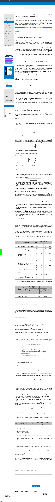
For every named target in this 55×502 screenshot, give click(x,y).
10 (5, 112)
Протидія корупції (7, 40)
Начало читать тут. (17, 31)
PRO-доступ (35, 492)
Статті (14, 10)
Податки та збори (7, 33)
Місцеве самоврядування (8, 27)
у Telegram (8, 62)
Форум (43, 10)
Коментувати (36, 486)
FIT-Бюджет (19, 10)
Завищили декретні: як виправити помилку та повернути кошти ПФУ (8, 92)
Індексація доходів (7, 23)
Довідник (30, 10)
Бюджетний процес (7, 18)
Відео (10, 10)
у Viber (8, 60)
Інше (5, 43)
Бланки (25, 10)
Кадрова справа (7, 38)
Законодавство (37, 10)
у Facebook (9, 58)
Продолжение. (17, 30)
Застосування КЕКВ (7, 31)
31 (5, 116)
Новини (4, 10)
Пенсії (5, 36)
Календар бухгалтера (28, 492)
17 (5, 113)
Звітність (5, 20)
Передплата (7, 12)
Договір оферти (6, 496)
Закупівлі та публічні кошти (7, 29)
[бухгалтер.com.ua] (9, 7)
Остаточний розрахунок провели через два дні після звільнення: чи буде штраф (8, 100)
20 (9, 113)
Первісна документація (8, 45)
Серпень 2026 (8, 106)
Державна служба (7, 25)
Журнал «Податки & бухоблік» (8, 77)
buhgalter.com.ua (19, 496)
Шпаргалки (6, 16)
